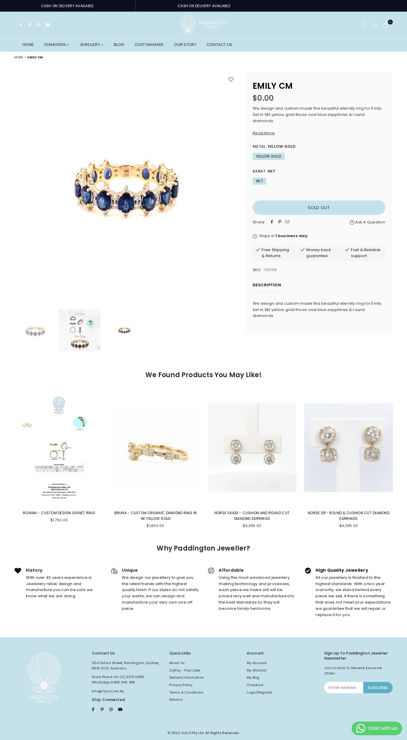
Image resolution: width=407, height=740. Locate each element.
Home (28, 44)
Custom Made (149, 44)
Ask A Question (369, 222)
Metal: (274, 146)
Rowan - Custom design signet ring (59, 512)
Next (232, 184)
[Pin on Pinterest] (280, 222)
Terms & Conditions (186, 692)
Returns (176, 699)
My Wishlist (257, 670)
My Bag (253, 677)
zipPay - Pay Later (185, 670)
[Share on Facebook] (272, 222)
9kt (259, 181)
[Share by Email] (287, 222)
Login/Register (259, 692)
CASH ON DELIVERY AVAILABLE (67, 5)
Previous (19, 184)
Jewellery (90, 44)
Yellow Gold (268, 156)
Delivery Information (186, 677)
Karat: (264, 171)
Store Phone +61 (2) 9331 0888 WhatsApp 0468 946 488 (118, 679)
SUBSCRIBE (378, 688)
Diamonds (55, 44)
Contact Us (219, 44)
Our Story (185, 44)
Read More (264, 133)
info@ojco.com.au (108, 691)
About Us (177, 662)
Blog (119, 44)
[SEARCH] (364, 25)
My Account (257, 662)
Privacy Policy (181, 685)
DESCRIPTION (267, 285)
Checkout (255, 685)
